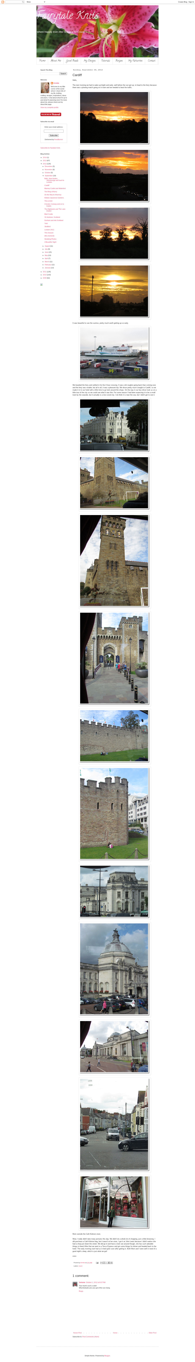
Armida (56, 83)
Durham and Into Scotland (53, 220)
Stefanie (82, 1282)
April (46, 258)
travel (80, 1266)
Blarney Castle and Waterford (55, 188)
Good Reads (72, 61)
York (46, 223)
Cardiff (46, 185)
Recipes (119, 61)
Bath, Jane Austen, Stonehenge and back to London (54, 180)
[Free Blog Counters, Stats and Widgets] (41, 285)
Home (42, 61)
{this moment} (49, 236)
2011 (45, 272)
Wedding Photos (50, 239)
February (48, 265)
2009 (45, 278)
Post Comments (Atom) (90, 1337)
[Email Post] (97, 1262)
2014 (45, 157)
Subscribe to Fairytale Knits (50, 148)
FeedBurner (58, 139)
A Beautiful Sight (50, 242)
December (49, 166)
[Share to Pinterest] (111, 1262)
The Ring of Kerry (50, 192)
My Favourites (135, 61)
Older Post (152, 1333)
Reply (81, 1291)
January (48, 268)
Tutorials (105, 61)
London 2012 (49, 230)
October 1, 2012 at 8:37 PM (95, 1282)
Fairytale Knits (67, 16)
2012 (45, 164)
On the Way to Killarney (52, 195)
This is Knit (48, 201)
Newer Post (77, 1333)
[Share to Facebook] (109, 1262)
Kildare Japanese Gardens (54, 198)
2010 (45, 275)
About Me (56, 61)
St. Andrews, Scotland (52, 217)
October (48, 173)
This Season (48, 233)
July (46, 249)
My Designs (90, 61)
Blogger (107, 1356)
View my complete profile (49, 107)
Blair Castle (48, 214)
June (47, 252)
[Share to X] (106, 1262)
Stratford (47, 226)
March (47, 262)
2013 (45, 160)
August (47, 246)
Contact (151, 61)
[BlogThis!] (104, 1262)
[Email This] (101, 1262)
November (49, 170)
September (49, 176)
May (46, 255)
